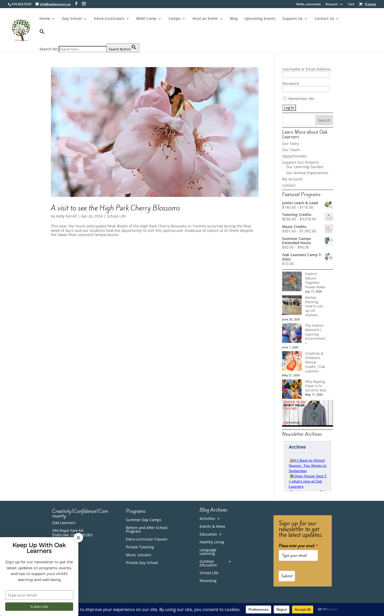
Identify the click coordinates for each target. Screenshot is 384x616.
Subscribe (39, 606)
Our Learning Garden (304, 166)
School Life (116, 216)
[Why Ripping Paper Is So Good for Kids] (292, 389)
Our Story (290, 143)
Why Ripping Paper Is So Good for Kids (315, 386)
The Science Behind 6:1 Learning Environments (315, 334)
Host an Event (205, 19)
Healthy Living (212, 542)
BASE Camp (146, 19)
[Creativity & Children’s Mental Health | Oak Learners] (292, 361)
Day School (72, 19)
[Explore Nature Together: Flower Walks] (292, 282)
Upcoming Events (260, 19)
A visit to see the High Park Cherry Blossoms (115, 208)
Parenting (208, 581)
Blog (234, 19)
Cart (351, 4)
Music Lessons (138, 555)
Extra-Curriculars (109, 19)
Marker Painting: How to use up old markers (314, 306)
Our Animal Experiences (307, 172)
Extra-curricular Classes (146, 539)
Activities (207, 519)
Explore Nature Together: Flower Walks (315, 280)
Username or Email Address (306, 69)
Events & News (212, 527)
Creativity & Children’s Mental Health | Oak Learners (315, 362)
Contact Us (324, 19)
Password (290, 83)
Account (331, 4)
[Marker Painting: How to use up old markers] (292, 305)
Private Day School (142, 563)
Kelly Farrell (66, 216)
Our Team (291, 149)
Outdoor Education (208, 563)
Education (208, 534)
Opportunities (294, 156)
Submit (286, 576)
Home (44, 19)
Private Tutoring (140, 547)
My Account (292, 179)
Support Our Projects (300, 162)
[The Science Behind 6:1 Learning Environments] (292, 333)
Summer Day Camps (143, 520)
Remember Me (300, 98)
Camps (174, 19)
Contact (288, 185)
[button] (89, 36)
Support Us (292, 19)
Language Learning (208, 552)
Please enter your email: (298, 545)
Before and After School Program (146, 530)
